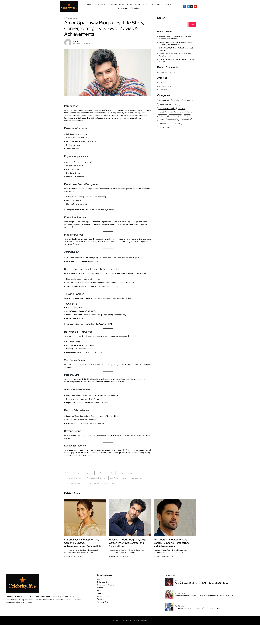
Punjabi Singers (175, 116)
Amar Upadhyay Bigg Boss (126, 473)
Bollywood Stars (100, 4)
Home (89, 4)
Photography (178, 112)
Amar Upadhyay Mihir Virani (96, 478)
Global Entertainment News (169, 104)
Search (161, 18)
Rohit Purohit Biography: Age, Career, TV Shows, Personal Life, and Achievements (172, 543)
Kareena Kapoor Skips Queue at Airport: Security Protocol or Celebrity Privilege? (175, 43)
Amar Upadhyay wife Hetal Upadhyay (102, 483)
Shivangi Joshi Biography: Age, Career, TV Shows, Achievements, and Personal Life (82, 543)
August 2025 (163, 90)
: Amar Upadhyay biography (82, 473)
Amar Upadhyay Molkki (118, 478)
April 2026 (162, 83)
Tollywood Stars (164, 123)
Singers (137, 4)
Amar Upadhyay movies (139, 478)
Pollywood (162, 116)
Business (177, 100)
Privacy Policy (135, 8)
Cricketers (187, 100)
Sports (145, 4)
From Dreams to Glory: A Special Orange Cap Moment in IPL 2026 (177, 61)
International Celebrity (116, 4)
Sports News (171, 120)
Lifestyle (182, 108)
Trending (168, 4)
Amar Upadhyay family (74, 478)
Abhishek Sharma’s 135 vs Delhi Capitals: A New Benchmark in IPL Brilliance (175, 37)
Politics (129, 4)
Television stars (123, 8)
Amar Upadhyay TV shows (76, 483)
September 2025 (165, 86)
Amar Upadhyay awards (104, 473)
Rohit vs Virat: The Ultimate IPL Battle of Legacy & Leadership (176, 49)
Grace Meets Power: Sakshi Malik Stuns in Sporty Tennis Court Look (175, 55)
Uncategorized (164, 127)
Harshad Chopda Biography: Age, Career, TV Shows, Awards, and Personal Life (128, 543)
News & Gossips (156, 4)
